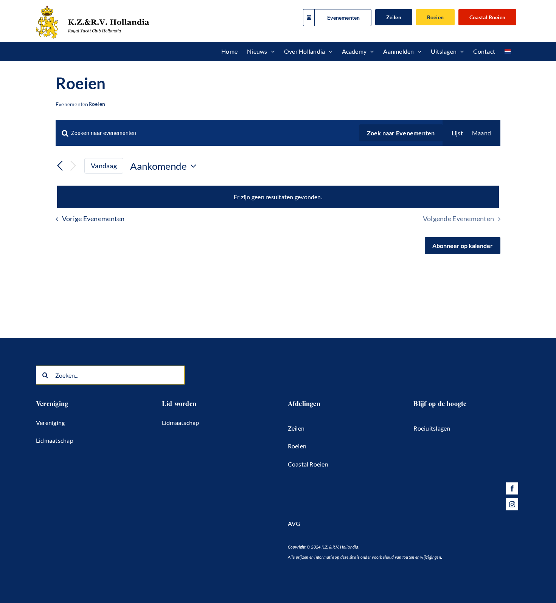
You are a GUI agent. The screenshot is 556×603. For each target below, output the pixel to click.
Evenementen (72, 104)
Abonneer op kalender (462, 245)
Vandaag (104, 165)
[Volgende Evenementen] (73, 166)
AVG (294, 523)
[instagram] (512, 504)
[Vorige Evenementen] (60, 166)
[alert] (278, 197)
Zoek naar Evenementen (401, 132)
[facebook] (512, 488)
